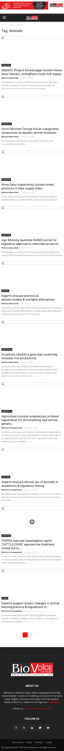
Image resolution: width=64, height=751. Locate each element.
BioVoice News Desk (9, 78)
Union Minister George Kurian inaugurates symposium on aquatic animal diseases (30, 130)
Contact (49, 742)
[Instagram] (24, 728)
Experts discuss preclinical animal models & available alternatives (28, 297)
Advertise (39, 742)
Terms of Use (17, 742)
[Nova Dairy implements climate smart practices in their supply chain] (32, 165)
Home (4, 25)
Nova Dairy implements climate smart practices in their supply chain (27, 186)
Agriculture (6, 124)
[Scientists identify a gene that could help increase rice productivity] (32, 335)
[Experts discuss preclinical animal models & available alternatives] (32, 277)
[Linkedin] (32, 728)
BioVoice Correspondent (11, 428)
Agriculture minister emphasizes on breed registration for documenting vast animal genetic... (30, 420)
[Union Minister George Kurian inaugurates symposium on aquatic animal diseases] (32, 110)
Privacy (29, 742)
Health (4, 598)
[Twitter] (40, 728)
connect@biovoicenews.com (37, 708)
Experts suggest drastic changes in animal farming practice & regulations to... (30, 605)
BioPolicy (5, 477)
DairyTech (6, 65)
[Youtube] (48, 728)
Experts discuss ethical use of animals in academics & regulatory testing (29, 484)
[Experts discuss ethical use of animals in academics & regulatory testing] (32, 463)
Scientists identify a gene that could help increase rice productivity (29, 356)
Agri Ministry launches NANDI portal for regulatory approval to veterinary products (30, 242)
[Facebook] (16, 728)
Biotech (5, 291)
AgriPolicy (6, 235)
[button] (50, 26)
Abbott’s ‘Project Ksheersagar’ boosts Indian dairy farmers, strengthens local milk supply (31, 72)
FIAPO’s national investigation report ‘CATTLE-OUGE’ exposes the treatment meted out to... (28, 544)
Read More (54, 702)
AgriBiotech (6, 349)
